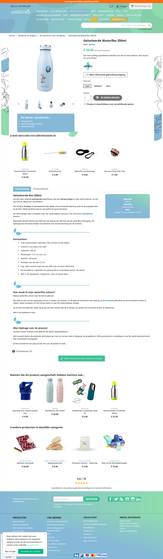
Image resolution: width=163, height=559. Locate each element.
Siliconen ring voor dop (114, 171)
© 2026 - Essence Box (65, 555)
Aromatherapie (105, 11)
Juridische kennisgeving (57, 521)
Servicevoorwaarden (55, 524)
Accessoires (42, 19)
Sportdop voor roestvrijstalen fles (25, 411)
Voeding (110, 15)
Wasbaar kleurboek (25, 463)
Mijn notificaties (90, 541)
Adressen (87, 534)
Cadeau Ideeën (74, 19)
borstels (110, 300)
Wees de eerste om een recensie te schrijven (83, 358)
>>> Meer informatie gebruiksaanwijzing (105, 74)
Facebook (110, 499)
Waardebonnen (90, 537)
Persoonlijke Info (90, 521)
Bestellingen (88, 527)
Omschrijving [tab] (22, 188)
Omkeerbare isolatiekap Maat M (84, 411)
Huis (118, 11)
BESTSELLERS (18, 531)
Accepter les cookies (30, 551)
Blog (87, 19)
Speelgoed (98, 15)
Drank (120, 15)
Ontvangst (42, 11)
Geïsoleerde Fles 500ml (55, 410)
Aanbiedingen (19, 521)
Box (93, 11)
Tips (94, 19)
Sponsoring (52, 547)
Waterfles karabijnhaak (85, 171)
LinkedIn (138, 499)
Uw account (90, 517)
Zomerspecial (119, 19)
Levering (51, 537)
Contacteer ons (53, 550)
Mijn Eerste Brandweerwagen (114, 463)
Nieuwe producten (79, 11)
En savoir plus (33, 545)
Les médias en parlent (56, 544)
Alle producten (58, 11)
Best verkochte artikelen (23, 528)
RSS (121, 499)
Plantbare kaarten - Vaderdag (84, 463)
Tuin (125, 11)
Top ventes (104, 19)
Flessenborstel (55, 171)
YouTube (127, 499)
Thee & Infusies (133, 15)
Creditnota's (88, 531)
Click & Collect (53, 540)
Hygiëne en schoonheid (48, 15)
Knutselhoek (58, 19)
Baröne (92, 44)
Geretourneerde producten (95, 524)
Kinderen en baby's (80, 15)
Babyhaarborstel (55, 463)
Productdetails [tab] (40, 188)
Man (65, 15)
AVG (49, 534)
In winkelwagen (107, 97)
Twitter (116, 499)
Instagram (132, 499)
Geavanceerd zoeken (145, 29)
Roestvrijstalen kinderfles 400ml (25, 172)
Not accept (10, 551)
